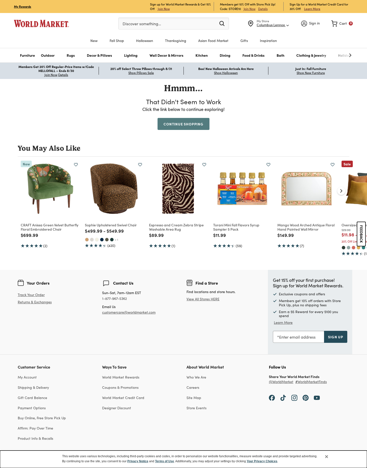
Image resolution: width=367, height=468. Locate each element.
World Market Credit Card (123, 397)
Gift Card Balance (32, 397)
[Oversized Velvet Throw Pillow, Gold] (359, 248)
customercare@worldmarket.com (129, 312)
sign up (335, 336)
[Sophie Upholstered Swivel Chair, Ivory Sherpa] (97, 240)
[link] (342, 23)
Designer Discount (116, 408)
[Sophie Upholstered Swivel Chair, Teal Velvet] (112, 240)
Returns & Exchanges (35, 302)
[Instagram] (294, 397)
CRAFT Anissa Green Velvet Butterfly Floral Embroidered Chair (49, 227)
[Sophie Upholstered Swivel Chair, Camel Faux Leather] (87, 240)
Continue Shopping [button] (183, 123)
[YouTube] (317, 397)
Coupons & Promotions (120, 387)
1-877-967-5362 (114, 299)
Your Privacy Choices (262, 461)
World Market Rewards (120, 377)
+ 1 (116, 239)
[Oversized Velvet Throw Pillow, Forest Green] (344, 248)
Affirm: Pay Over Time (35, 428)
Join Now (164, 8)
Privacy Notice (137, 461)
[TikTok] (283, 397)
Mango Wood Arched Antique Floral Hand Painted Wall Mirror (306, 227)
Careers (192, 387)
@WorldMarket (281, 382)
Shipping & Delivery (33, 387)
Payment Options (32, 408)
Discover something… (142, 23)
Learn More (312, 8)
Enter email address (297, 337)
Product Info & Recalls (35, 438)
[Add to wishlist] (76, 165)
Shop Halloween (226, 72)
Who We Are (196, 377)
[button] (27, 55)
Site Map (193, 397)
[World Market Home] (41, 23)
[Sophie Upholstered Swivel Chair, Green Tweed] (107, 240)
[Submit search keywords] (222, 23)
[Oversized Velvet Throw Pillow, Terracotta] (354, 248)
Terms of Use (164, 461)
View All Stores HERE (202, 299)
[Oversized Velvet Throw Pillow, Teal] (364, 248)
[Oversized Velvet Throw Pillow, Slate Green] (349, 248)
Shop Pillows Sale (141, 72)
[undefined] (334, 55)
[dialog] (183, 459)
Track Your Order (31, 294)
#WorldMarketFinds (311, 382)
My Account (27, 377)
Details (263, 9)
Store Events (196, 408)
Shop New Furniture (311, 72)
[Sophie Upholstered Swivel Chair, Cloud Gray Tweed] (92, 240)
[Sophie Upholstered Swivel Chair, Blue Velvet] (102, 240)
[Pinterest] (306, 397)
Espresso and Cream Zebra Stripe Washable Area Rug (176, 227)
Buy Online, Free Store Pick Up (42, 418)
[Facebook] (272, 397)
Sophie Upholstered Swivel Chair (111, 224)
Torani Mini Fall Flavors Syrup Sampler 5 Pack (236, 227)
